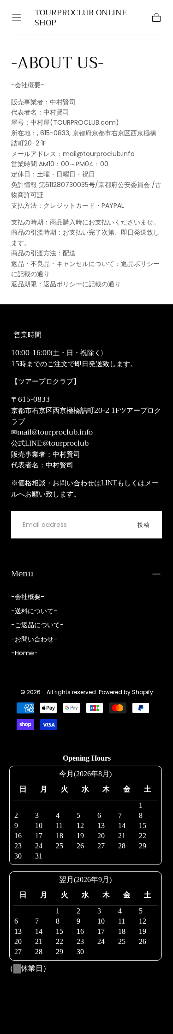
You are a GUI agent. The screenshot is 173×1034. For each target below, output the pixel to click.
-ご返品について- (37, 624)
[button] (16, 17)
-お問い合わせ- (34, 639)
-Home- (24, 653)
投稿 (143, 525)
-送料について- (34, 611)
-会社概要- (27, 596)
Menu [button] (22, 573)
